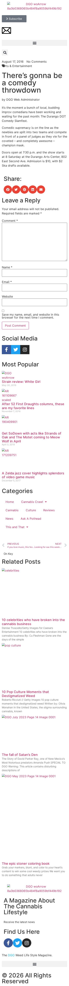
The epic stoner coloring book (25, 863)
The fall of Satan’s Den (20, 755)
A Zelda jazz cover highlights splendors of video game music (33, 475)
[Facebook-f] (6, 349)
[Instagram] (24, 349)
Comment (10, 220)
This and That (15, 527)
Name (7, 267)
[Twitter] (15, 349)
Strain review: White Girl (21, 382)
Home (10, 502)
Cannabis (12, 510)
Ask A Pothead (31, 518)
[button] (34, 43)
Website (7, 296)
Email (7, 281)
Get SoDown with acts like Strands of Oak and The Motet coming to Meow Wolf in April (31, 437)
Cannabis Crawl (32, 502)
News (9, 518)
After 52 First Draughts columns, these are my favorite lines (33, 406)
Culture (31, 510)
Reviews (49, 510)
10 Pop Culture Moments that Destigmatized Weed (25, 694)
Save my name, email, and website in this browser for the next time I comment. (30, 316)
